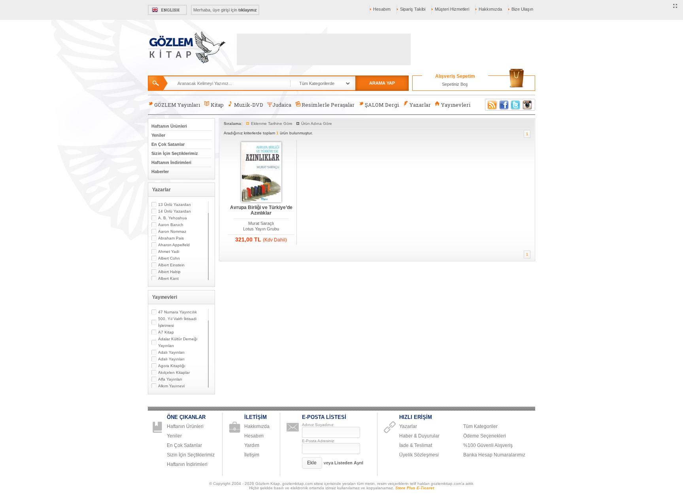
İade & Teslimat (415, 445)
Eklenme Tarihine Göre (271, 123)
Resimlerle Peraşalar (328, 104)
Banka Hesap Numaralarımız (494, 455)
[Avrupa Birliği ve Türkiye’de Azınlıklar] (261, 172)
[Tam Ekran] (675, 6)
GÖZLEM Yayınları (177, 104)
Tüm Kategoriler (480, 426)
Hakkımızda (490, 9)
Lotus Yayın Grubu (261, 228)
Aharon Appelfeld (174, 245)
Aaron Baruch (170, 224)
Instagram (528, 105)
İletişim (251, 455)
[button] (312, 463)
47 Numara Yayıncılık (177, 312)
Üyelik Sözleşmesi (419, 455)
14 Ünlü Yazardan (174, 211)
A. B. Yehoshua (172, 218)
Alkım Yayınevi (171, 386)
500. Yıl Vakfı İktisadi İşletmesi (177, 322)
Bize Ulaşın (522, 9)
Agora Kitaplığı (171, 366)
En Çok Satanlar (168, 144)
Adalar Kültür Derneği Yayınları (177, 342)
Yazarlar (420, 104)
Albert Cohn (169, 258)
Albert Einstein (171, 265)
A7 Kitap (166, 332)
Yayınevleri (455, 104)
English (167, 10)
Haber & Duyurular (419, 436)
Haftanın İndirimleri (171, 162)
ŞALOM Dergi (382, 104)
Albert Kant (168, 278)
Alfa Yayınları (170, 379)
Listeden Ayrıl (348, 462)
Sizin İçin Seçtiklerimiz (174, 153)
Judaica (281, 104)
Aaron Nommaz (172, 231)
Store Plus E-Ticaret (414, 488)
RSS (491, 105)
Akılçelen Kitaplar (174, 372)
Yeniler (158, 135)
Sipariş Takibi (412, 9)
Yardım (251, 445)
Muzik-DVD (248, 104)
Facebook (504, 105)
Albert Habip (169, 272)
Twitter (516, 105)
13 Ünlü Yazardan (174, 204)
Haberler (160, 171)
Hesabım (382, 9)
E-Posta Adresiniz (318, 441)
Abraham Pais (171, 238)
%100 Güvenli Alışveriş (488, 445)
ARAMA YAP (382, 83)
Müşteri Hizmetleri (452, 9)
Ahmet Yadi (168, 251)
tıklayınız (247, 10)
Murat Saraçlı (261, 223)
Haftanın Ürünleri (169, 126)
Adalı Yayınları (171, 352)
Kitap (217, 104)
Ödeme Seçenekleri (484, 436)
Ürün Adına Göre (316, 123)
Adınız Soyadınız (318, 424)
